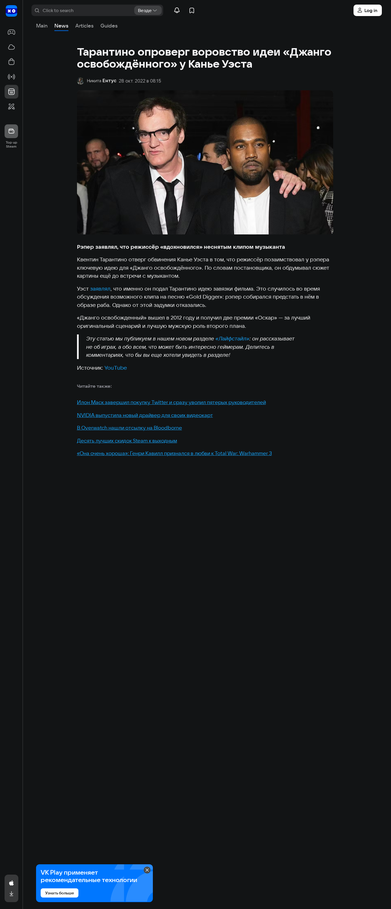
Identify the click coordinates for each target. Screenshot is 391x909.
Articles (84, 25)
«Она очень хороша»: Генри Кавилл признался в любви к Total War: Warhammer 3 (174, 453)
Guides (109, 25)
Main (42, 25)
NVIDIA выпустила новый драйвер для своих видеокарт (145, 415)
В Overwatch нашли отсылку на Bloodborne (129, 427)
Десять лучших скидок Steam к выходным (127, 440)
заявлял (100, 288)
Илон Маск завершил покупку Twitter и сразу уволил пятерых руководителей (171, 402)
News (61, 25)
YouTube (115, 367)
